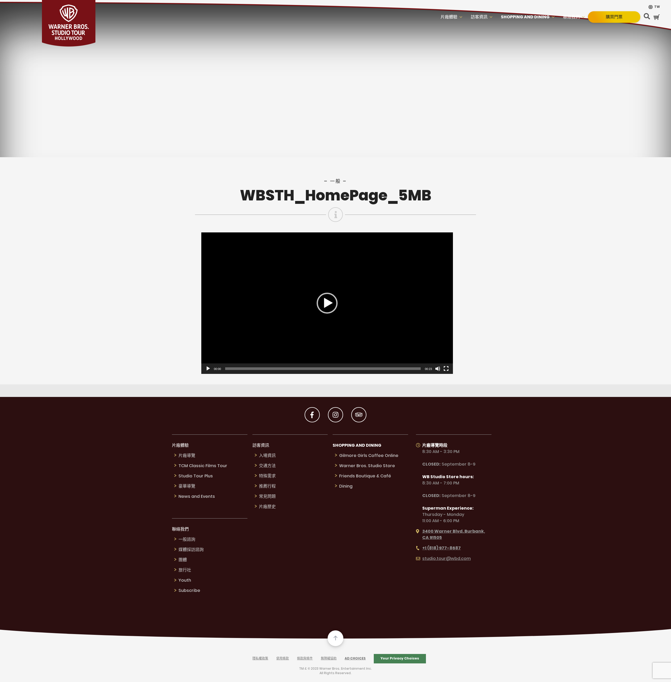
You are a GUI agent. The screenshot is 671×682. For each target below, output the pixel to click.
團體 (182, 560)
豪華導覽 (186, 486)
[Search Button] (647, 17)
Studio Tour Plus (195, 476)
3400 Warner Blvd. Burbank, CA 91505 (453, 534)
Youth (184, 580)
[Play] (208, 368)
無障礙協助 (329, 658)
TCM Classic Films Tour (202, 466)
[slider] (323, 368)
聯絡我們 (571, 17)
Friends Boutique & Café (365, 476)
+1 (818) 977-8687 (441, 548)
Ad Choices (355, 658)
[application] (327, 303)
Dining (346, 486)
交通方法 (267, 466)
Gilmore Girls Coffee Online (368, 456)
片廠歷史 (267, 507)
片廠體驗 (449, 17)
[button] (327, 303)
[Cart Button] (656, 17)
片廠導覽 (186, 456)
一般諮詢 (186, 539)
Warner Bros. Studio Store (367, 466)
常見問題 (267, 496)
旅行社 (184, 570)
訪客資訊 (479, 17)
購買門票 (614, 17)
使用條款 (282, 658)
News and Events (196, 496)
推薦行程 (267, 486)
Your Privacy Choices (400, 658)
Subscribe (189, 590)
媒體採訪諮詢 (191, 550)
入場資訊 (267, 456)
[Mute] (437, 368)
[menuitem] (653, 7)
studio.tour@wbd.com (446, 558)
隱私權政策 (260, 658)
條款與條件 (305, 658)
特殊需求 (267, 476)
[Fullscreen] (446, 368)
